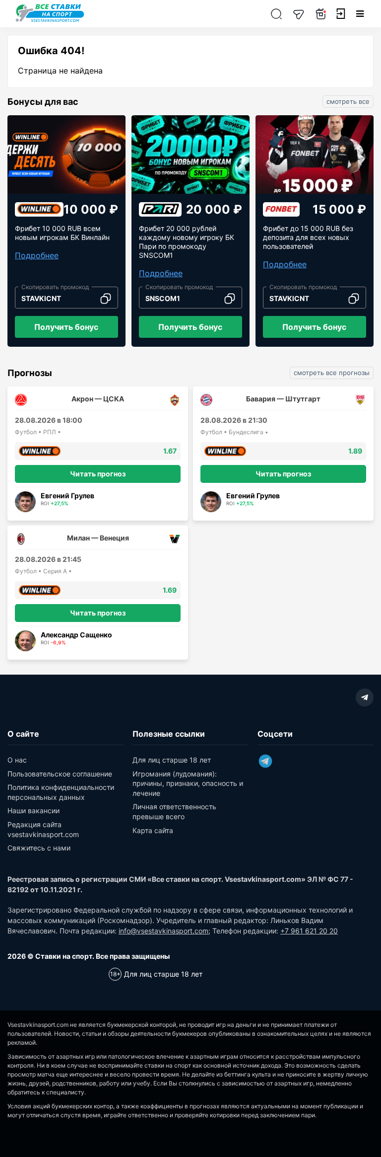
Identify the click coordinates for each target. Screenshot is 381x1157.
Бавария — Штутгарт (283, 398)
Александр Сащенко (76, 634)
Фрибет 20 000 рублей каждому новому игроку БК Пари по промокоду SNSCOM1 (186, 241)
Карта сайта (152, 830)
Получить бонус (66, 327)
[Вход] (340, 13)
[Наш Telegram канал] (299, 13)
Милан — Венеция (98, 538)
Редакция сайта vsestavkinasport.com (43, 829)
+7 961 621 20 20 (309, 930)
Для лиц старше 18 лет (171, 760)
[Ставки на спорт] (50, 21)
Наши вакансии (33, 810)
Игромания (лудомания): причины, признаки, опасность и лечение (187, 783)
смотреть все (348, 101)
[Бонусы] (321, 13)
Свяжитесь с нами (38, 848)
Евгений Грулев (67, 495)
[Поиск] (276, 13)
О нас (17, 760)
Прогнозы (29, 373)
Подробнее (37, 255)
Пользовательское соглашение (59, 774)
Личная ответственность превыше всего (174, 811)
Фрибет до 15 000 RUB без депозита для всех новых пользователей (308, 237)
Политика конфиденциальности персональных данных (60, 792)
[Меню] (360, 13)
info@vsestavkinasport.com (163, 930)
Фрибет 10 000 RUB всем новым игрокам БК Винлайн (62, 232)
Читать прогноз (98, 473)
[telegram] (365, 697)
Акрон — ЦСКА (97, 398)
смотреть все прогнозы (332, 373)
